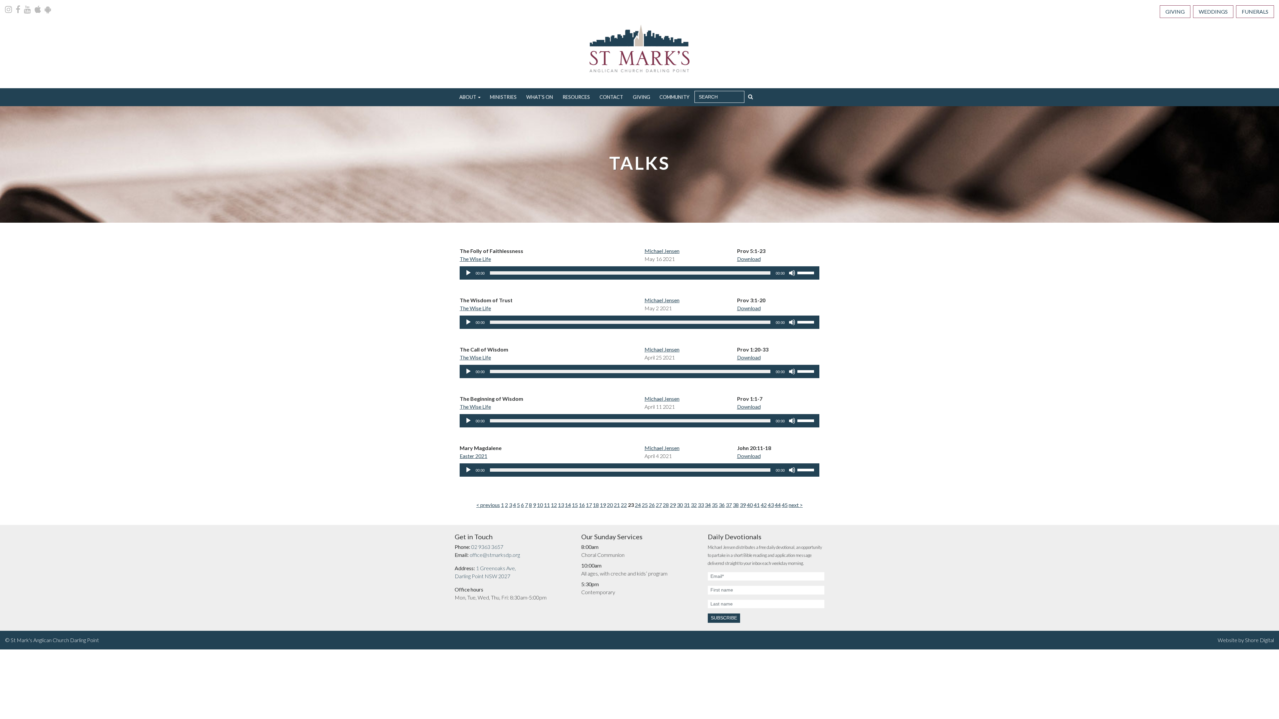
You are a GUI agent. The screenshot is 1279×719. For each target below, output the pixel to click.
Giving (1175, 11)
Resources (576, 97)
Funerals (1255, 11)
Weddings (1213, 11)
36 (722, 505)
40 (750, 505)
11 (547, 505)
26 (652, 505)
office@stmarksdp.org (495, 555)
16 (582, 505)
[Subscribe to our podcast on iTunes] (38, 10)
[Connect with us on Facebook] (18, 10)
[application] (639, 273)
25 (645, 505)
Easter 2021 (473, 456)
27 (659, 505)
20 (610, 505)
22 (624, 505)
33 (701, 505)
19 (603, 505)
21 (617, 505)
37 (729, 505)
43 (771, 505)
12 (554, 505)
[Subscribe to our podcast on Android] (48, 10)
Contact (611, 97)
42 (764, 505)
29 (673, 505)
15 (575, 505)
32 (694, 505)
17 (589, 505)
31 (687, 505)
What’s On (539, 97)
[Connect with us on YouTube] (28, 10)
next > (796, 505)
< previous (488, 505)
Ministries (503, 97)
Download (749, 259)
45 (785, 505)
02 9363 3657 (487, 547)
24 (638, 505)
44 (778, 505)
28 (666, 505)
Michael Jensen (661, 251)
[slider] (806, 272)
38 (736, 505)
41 (757, 505)
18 (596, 505)
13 (561, 505)
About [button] (467, 97)
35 (715, 505)
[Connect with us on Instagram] (9, 10)
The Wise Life (475, 259)
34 (708, 505)
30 (680, 505)
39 (743, 505)
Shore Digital (1259, 640)
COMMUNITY (674, 97)
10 (540, 505)
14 (568, 505)
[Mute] (792, 273)
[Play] (468, 273)
